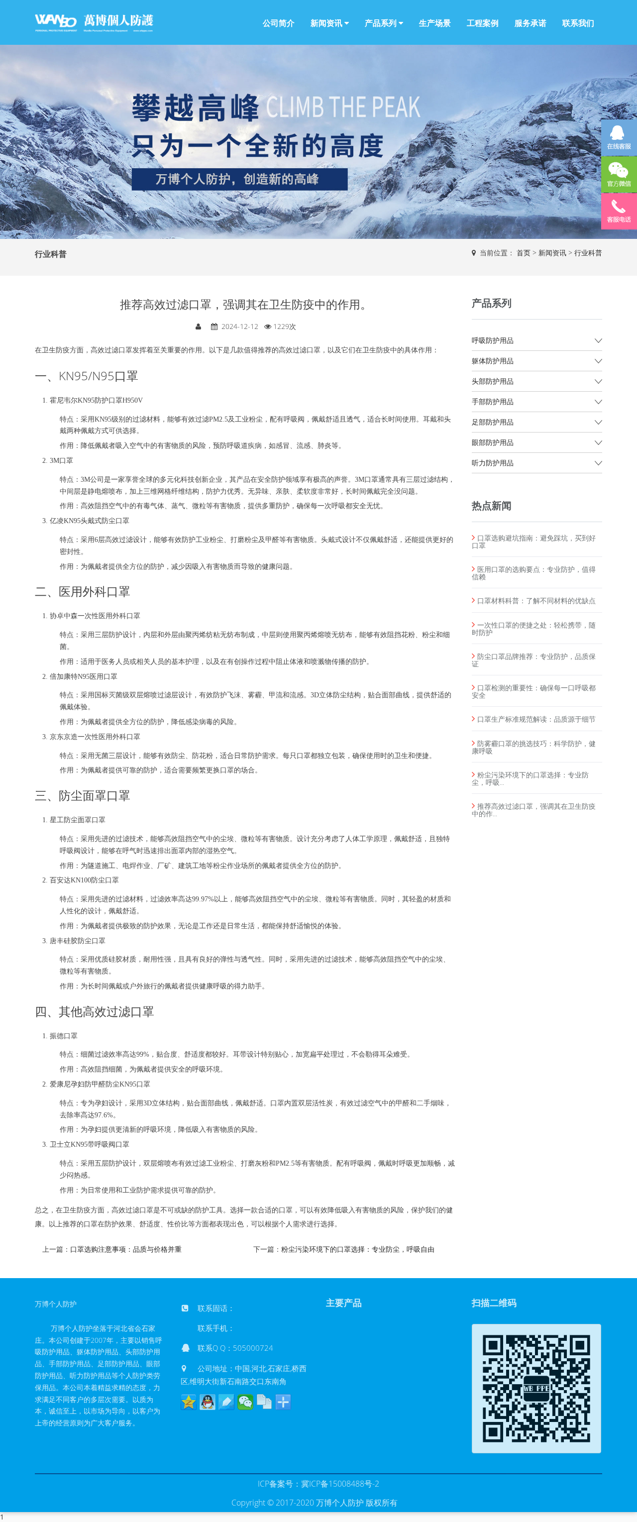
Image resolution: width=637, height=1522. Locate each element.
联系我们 (578, 22)
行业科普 (588, 252)
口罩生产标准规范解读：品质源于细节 (536, 719)
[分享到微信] (245, 1402)
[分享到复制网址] (264, 1402)
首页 (524, 252)
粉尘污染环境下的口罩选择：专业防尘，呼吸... (530, 778)
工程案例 (483, 22)
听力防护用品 (493, 462)
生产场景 (435, 22)
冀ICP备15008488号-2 (340, 1483)
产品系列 (382, 22)
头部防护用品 (493, 381)
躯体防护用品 (493, 360)
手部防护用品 (493, 401)
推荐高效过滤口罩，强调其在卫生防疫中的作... (534, 809)
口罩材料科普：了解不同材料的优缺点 (536, 600)
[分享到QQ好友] (207, 1402)
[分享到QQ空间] (189, 1402)
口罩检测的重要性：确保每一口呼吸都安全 (534, 691)
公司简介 (279, 22)
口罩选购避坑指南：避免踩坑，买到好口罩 (534, 541)
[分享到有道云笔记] (226, 1402)
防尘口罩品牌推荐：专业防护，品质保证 (534, 660)
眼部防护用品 (493, 442)
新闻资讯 (327, 22)
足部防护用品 (493, 422)
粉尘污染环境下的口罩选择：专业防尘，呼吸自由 (357, 1249)
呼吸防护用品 (493, 340)
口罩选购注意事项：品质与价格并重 (126, 1249)
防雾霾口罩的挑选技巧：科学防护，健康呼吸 (534, 747)
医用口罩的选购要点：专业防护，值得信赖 (534, 572)
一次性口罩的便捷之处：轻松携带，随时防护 (534, 628)
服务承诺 (530, 22)
